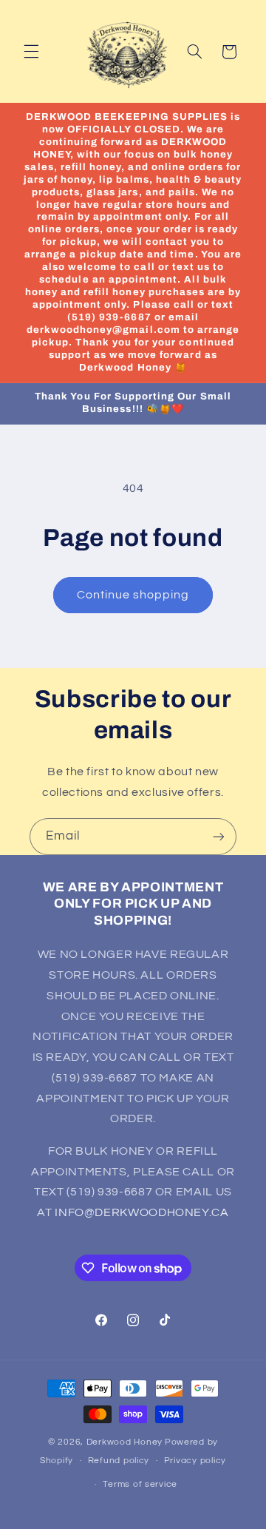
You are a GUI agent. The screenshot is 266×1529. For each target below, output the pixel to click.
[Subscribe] (219, 836)
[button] (31, 52)
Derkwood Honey (124, 1442)
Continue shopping (133, 595)
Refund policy (119, 1461)
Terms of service (140, 1484)
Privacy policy (195, 1461)
